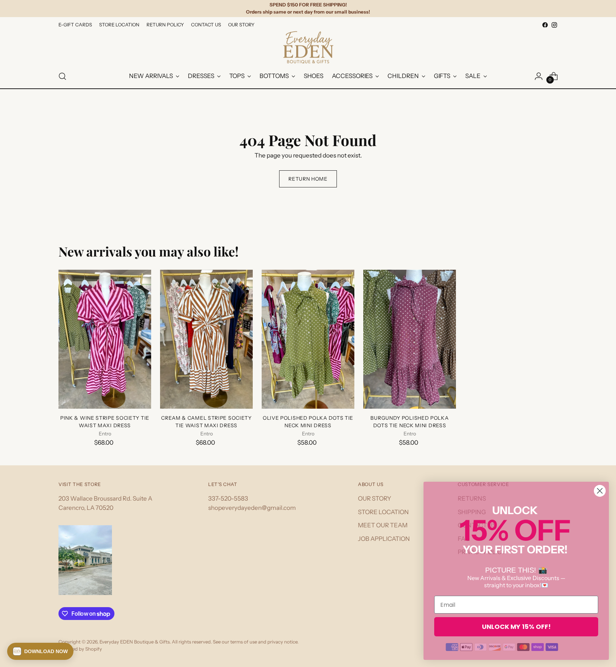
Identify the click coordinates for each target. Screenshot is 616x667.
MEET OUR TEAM (382, 525)
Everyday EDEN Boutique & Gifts (134, 642)
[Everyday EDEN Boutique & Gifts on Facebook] (545, 25)
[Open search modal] (62, 76)
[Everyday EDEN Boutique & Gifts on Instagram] (554, 25)
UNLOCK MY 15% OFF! (516, 626)
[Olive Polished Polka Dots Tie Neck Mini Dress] (308, 339)
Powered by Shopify (80, 649)
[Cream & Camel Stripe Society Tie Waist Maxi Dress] (206, 339)
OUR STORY (374, 498)
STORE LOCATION (383, 512)
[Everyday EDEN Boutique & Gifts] (308, 47)
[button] (40, 651)
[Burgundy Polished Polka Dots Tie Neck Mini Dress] (409, 339)
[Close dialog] (600, 491)
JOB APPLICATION (384, 538)
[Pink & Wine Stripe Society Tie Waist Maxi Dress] (104, 339)
